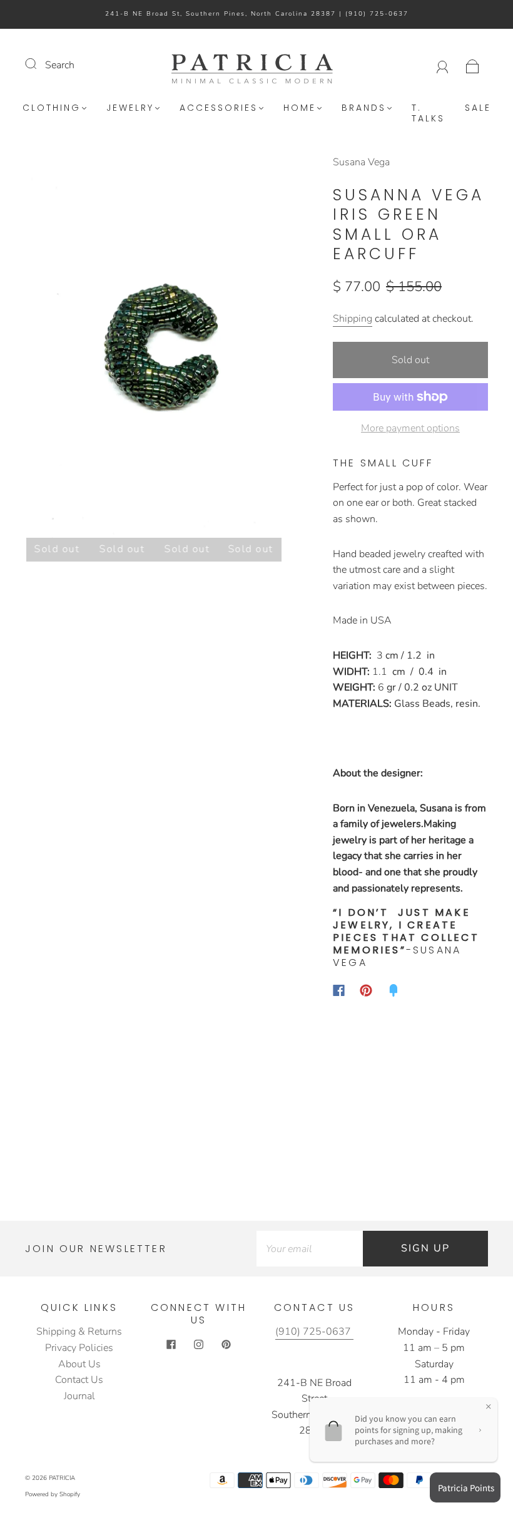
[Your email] (309, 1249)
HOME (299, 108)
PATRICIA (62, 1478)
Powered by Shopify (52, 1494)
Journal (79, 1396)
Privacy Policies (79, 1348)
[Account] (442, 65)
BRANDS (364, 108)
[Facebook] (338, 990)
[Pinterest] (366, 990)
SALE (478, 108)
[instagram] (199, 1344)
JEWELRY (130, 108)
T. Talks (428, 114)
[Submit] (39, 64)
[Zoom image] (154, 349)
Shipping (352, 319)
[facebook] (171, 1344)
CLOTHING (52, 108)
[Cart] (472, 65)
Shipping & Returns (79, 1331)
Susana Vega (361, 162)
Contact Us (79, 1380)
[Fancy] (393, 990)
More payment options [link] (410, 428)
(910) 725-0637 (377, 13)
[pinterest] (226, 1344)
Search (59, 65)
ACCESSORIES (219, 108)
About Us (79, 1364)
